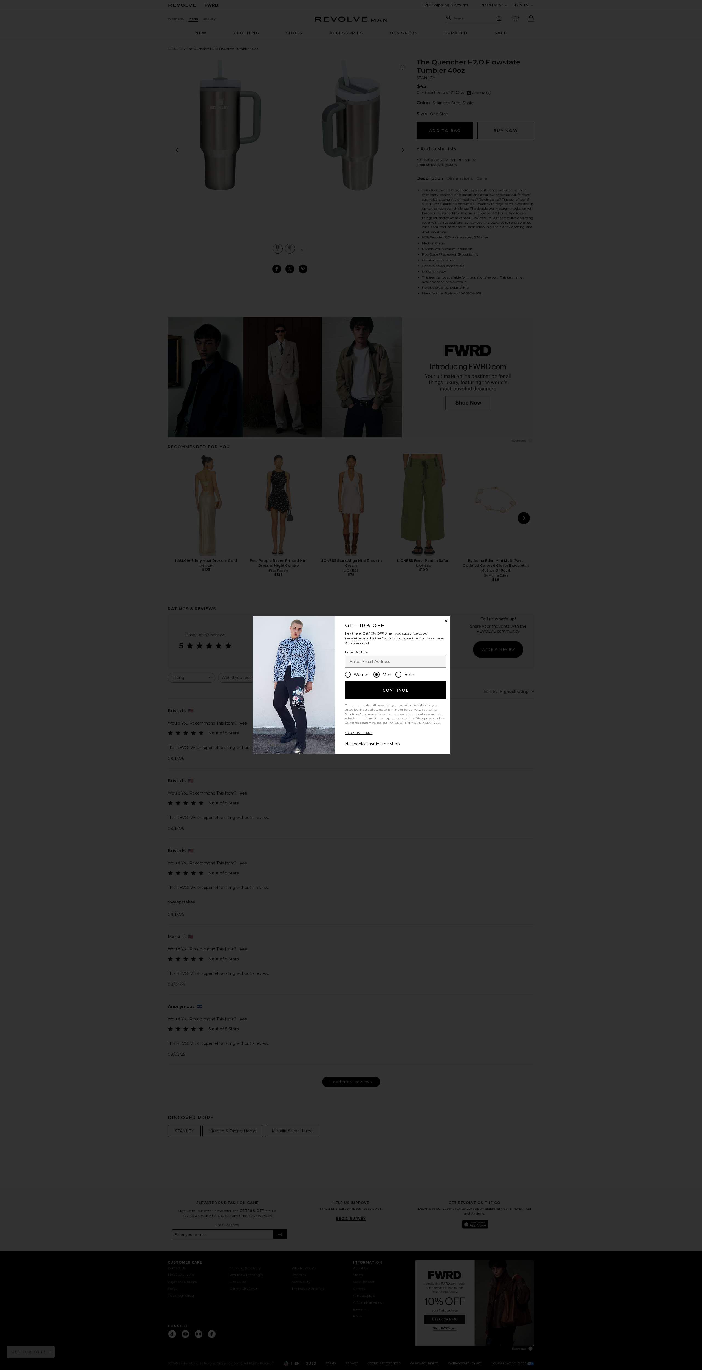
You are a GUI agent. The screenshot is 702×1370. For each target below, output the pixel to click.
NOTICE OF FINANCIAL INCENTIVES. (414, 723)
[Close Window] (445, 620)
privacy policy (434, 718)
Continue (396, 690)
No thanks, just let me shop (372, 744)
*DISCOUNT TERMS (359, 733)
